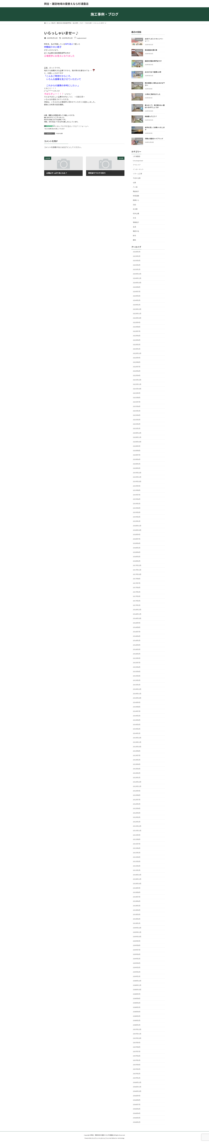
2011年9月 (136, 835)
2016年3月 (136, 649)
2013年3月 (136, 769)
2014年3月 (136, 724)
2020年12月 (137, 433)
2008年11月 (137, 985)
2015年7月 (136, 663)
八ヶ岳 (135, 187)
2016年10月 (137, 618)
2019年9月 (136, 486)
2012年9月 (136, 791)
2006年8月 (136, 1100)
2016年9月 (136, 623)
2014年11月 (137, 694)
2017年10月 (137, 574)
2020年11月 (137, 437)
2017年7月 (136, 583)
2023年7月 (136, 331)
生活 (134, 227)
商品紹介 (136, 191)
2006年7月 (136, 1104)
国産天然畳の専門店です (153, 61)
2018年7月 (136, 539)
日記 (134, 205)
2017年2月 (136, 601)
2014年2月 (136, 729)
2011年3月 (136, 861)
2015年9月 (136, 658)
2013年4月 (136, 764)
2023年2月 (136, 344)
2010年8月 (136, 892)
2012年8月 (136, 795)
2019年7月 (136, 495)
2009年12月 (137, 928)
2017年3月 (136, 596)
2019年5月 (136, 503)
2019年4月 (136, 508)
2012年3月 (136, 813)
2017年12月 (137, 565)
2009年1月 (136, 976)
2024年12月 (137, 274)
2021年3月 (136, 420)
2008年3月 (136, 1016)
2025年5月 (136, 256)
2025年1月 (136, 269)
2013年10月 (137, 747)
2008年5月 (136, 1007)
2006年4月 (136, 1113)
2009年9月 (136, 941)
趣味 (134, 240)
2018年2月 (136, 561)
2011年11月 (137, 830)
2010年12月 (137, 875)
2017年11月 (137, 570)
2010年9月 (136, 888)
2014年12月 (137, 689)
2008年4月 (136, 1012)
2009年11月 (137, 932)
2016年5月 (136, 641)
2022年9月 (136, 358)
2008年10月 (137, 990)
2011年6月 (136, 848)
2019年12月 (137, 473)
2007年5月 (136, 1060)
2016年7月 (136, 632)
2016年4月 (136, 645)
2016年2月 (136, 654)
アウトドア (137, 165)
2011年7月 (136, 844)
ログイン (66, 147)
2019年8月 (136, 490)
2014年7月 (136, 711)
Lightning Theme (105, 1138)
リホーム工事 (137, 174)
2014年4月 (136, 720)
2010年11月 (137, 879)
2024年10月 (137, 283)
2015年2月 (136, 680)
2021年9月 (136, 393)
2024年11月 (137, 278)
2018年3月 (136, 557)
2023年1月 (136, 349)
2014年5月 (136, 716)
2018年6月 (136, 543)
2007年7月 (136, 1051)
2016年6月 (136, 636)
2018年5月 (136, 548)
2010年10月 (137, 883)
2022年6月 (136, 371)
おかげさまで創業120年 (153, 72)
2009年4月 (136, 963)
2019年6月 (136, 499)
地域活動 (136, 196)
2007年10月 (137, 1038)
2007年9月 (136, 1043)
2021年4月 (136, 415)
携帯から (136, 200)
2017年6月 (136, 587)
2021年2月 (136, 424)
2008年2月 (136, 1021)
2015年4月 (136, 671)
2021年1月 (136, 428)
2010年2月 (136, 919)
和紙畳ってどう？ (151, 116)
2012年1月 (136, 822)
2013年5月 (136, 760)
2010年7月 (136, 897)
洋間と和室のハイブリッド (154, 139)
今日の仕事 (59, 133)
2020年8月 (136, 450)
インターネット (138, 169)
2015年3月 (136, 676)
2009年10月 (137, 936)
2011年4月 (136, 857)
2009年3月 (136, 968)
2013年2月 (136, 773)
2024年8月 (136, 287)
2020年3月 (136, 468)
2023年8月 (136, 327)
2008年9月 (136, 994)
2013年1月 (136, 777)
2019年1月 (136, 521)
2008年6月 (136, 1003)
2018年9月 (136, 534)
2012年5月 (136, 804)
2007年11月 (137, 1034)
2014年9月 (136, 702)
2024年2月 (136, 300)
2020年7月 (136, 455)
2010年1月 (136, 923)
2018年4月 (136, 552)
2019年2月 (136, 517)
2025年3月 (136, 261)
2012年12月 (137, 782)
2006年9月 (136, 1096)
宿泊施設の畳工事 (151, 50)
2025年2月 (136, 265)
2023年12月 (137, 309)
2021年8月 (136, 397)
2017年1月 (136, 605)
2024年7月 (136, 291)
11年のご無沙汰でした (152, 94)
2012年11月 (137, 786)
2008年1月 (136, 1025)
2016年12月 (137, 610)
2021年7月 (136, 402)
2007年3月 (136, 1069)
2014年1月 (136, 733)
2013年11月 (137, 742)
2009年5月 (136, 959)
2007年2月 (136, 1074)
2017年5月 (136, 592)
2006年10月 (137, 1091)
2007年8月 (136, 1047)
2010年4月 (136, 910)
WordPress (95, 1138)
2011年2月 (136, 866)
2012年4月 (136, 808)
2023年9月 (136, 322)
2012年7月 (136, 800)
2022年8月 (136, 362)
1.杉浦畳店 (136, 156)
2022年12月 (137, 353)
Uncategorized (138, 161)
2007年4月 (136, 1065)
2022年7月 (136, 367)
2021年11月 (137, 384)
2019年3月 (136, 512)
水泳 (134, 218)
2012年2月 (136, 817)
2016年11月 (137, 614)
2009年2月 (136, 972)
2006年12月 (137, 1082)
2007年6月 (136, 1056)
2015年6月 (136, 667)
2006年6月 (136, 1109)
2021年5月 (136, 411)
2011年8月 (136, 839)
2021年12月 (137, 380)
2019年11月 (137, 477)
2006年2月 (136, 1122)
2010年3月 (136, 914)
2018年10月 (137, 530)
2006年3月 (136, 1118)
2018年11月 (137, 526)
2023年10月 (137, 318)
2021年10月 (137, 389)
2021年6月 (136, 406)
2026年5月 (136, 252)
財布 (134, 236)
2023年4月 (136, 340)
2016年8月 (136, 627)
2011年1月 (136, 870)
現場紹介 (136, 222)
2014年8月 (136, 707)
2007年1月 (136, 1078)
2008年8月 (136, 998)
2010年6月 (136, 901)
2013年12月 (137, 738)
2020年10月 (137, 442)
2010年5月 (136, 906)
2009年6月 (136, 954)
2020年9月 (136, 446)
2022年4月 (136, 375)
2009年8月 (136, 945)
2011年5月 (136, 853)
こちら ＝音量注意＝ (76, 97)
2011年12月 (137, 826)
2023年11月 (137, 314)
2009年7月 (136, 950)
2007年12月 (137, 1029)
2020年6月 (136, 459)
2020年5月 (136, 464)
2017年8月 (136, 579)
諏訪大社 (136, 231)
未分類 (135, 209)
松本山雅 (136, 213)
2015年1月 (136, 685)
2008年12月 (137, 981)
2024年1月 (136, 305)
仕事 (134, 183)
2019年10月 (137, 481)
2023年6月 (136, 336)
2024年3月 (136, 296)
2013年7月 (136, 755)
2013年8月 (136, 751)
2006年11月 (137, 1087)
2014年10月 (137, 698)
